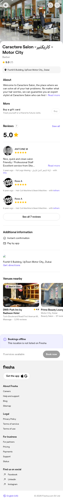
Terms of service (11, 424)
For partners (9, 442)
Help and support (11, 396)
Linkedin (12, 479)
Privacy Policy (9, 419)
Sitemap (7, 406)
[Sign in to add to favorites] (35, 286)
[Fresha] (31, 367)
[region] (31, 22)
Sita (5, 173)
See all (56, 126)
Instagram (12, 484)
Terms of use (9, 429)
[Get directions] (31, 256)
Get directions (11, 265)
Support (7, 456)
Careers (7, 391)
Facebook (12, 474)
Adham (56, 190)
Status (6, 461)
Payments (8, 451)
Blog (5, 401)
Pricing (6, 447)
